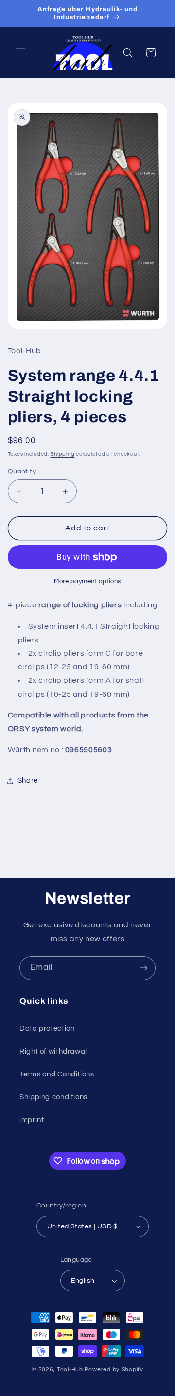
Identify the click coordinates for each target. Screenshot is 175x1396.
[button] (20, 52)
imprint (31, 1120)
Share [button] (28, 780)
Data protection (46, 1028)
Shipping (63, 454)
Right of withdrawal (53, 1051)
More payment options (87, 581)
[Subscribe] (144, 968)
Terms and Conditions (56, 1074)
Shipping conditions (53, 1097)
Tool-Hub (70, 1369)
